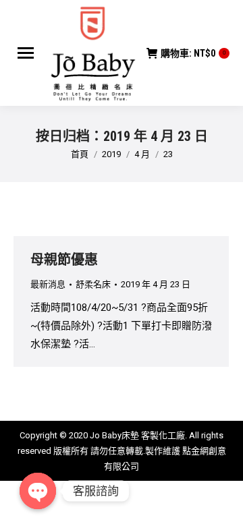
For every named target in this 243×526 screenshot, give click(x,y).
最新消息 (47, 284)
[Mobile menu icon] (26, 53)
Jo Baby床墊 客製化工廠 (137, 435)
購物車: (193, 53)
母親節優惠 (64, 260)
